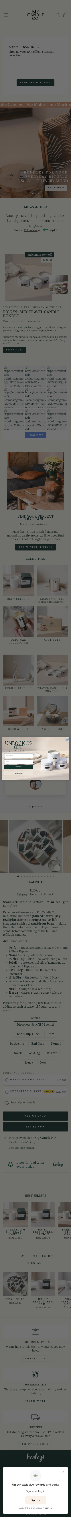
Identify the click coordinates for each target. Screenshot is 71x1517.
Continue (18, 767)
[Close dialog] (67, 739)
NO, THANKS (19, 773)
